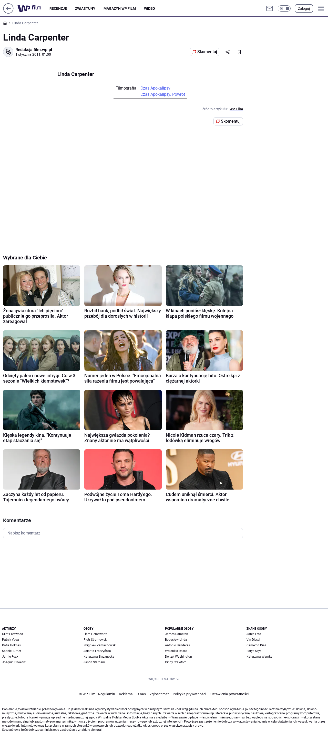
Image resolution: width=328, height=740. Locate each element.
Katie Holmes (11, 645)
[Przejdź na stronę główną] (8, 12)
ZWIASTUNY (85, 8)
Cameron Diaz (256, 645)
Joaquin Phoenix (14, 662)
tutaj (98, 730)
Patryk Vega (10, 639)
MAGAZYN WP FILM (120, 8)
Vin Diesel (253, 639)
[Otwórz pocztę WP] (269, 8)
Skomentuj (207, 51)
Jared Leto (254, 634)
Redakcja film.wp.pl (33, 49)
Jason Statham (94, 662)
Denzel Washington (178, 656)
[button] (284, 8)
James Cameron (176, 634)
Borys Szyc (254, 651)
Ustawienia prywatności (229, 694)
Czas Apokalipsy (155, 88)
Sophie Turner (11, 651)
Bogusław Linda (176, 639)
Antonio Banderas (177, 645)
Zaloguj (304, 8)
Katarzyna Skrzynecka (99, 656)
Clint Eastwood (12, 634)
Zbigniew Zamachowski (100, 645)
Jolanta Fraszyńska (97, 651)
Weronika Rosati (176, 651)
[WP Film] (33, 8)
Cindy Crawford (176, 662)
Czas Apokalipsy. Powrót (162, 94)
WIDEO (149, 8)
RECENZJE (58, 8)
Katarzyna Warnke (259, 656)
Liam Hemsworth (95, 634)
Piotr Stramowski (95, 639)
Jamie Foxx (10, 656)
